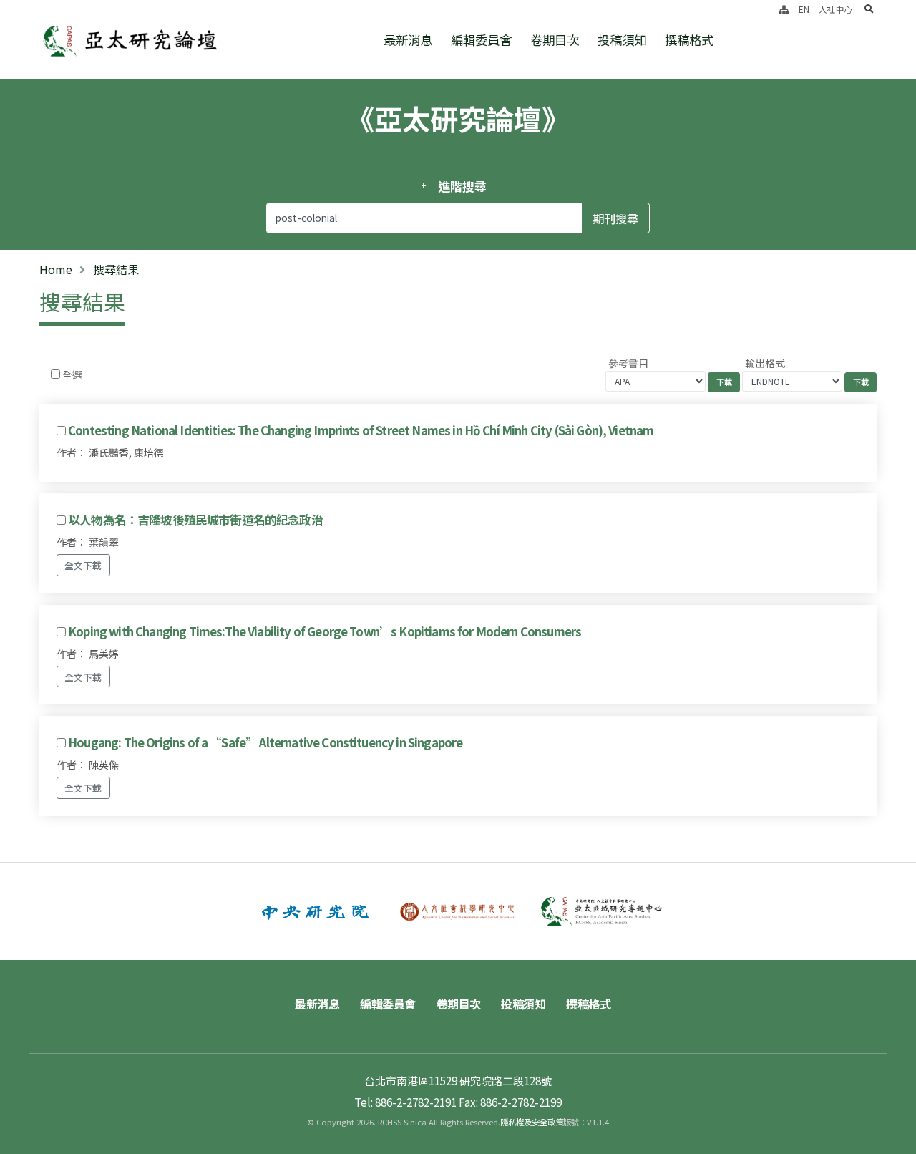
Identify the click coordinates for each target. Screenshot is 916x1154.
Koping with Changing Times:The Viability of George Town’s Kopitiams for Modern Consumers (324, 631)
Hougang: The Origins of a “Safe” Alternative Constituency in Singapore (265, 742)
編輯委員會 (481, 40)
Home (55, 269)
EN (804, 9)
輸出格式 (765, 363)
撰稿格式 (689, 40)
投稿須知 (622, 40)
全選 (72, 374)
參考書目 (628, 363)
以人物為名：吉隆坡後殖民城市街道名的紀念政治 (195, 519)
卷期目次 (554, 40)
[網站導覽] (784, 9)
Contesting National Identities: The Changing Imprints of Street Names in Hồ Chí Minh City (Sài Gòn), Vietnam (360, 430)
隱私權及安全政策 (531, 1122)
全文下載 (83, 565)
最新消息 (408, 40)
